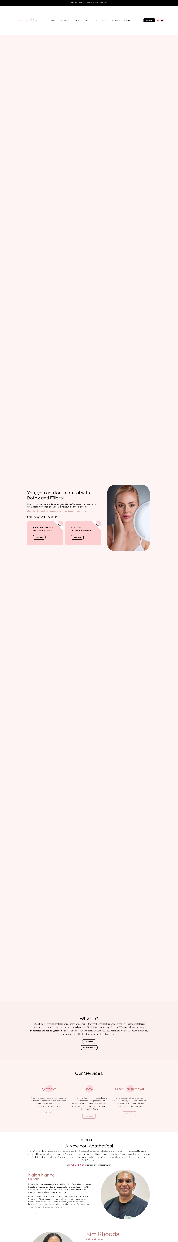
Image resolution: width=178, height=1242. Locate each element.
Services (64, 20)
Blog (96, 20)
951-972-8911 (77, 1164)
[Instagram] (158, 20)
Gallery (87, 20)
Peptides (75, 20)
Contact (104, 20)
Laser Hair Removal (129, 1089)
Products (115, 20)
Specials (127, 20)
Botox (89, 1089)
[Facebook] (162, 20)
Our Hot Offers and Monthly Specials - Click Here (89, 3)
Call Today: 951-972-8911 (42, 517)
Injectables (48, 1089)
